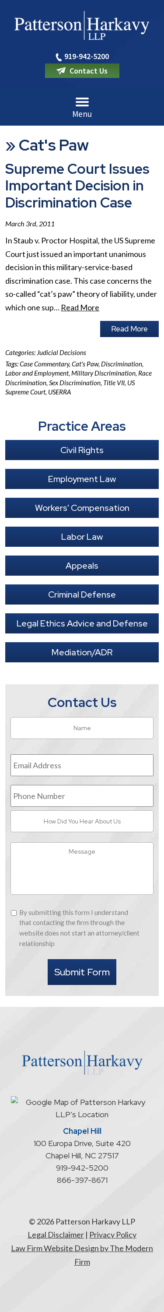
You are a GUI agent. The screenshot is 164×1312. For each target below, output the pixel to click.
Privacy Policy (112, 1234)
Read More (80, 307)
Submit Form (82, 972)
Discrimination (121, 364)
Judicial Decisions (61, 352)
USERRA (59, 392)
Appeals (82, 565)
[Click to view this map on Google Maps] (82, 1114)
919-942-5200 (86, 56)
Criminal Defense (82, 594)
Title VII (114, 383)
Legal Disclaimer (56, 1234)
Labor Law (82, 536)
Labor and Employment (37, 373)
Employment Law (82, 479)
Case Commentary (44, 364)
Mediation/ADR (82, 652)
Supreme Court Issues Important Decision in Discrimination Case (77, 185)
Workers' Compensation (82, 508)
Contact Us (89, 71)
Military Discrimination (103, 373)
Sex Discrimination (75, 383)
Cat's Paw (85, 364)
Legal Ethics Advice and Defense (82, 623)
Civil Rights (82, 450)
